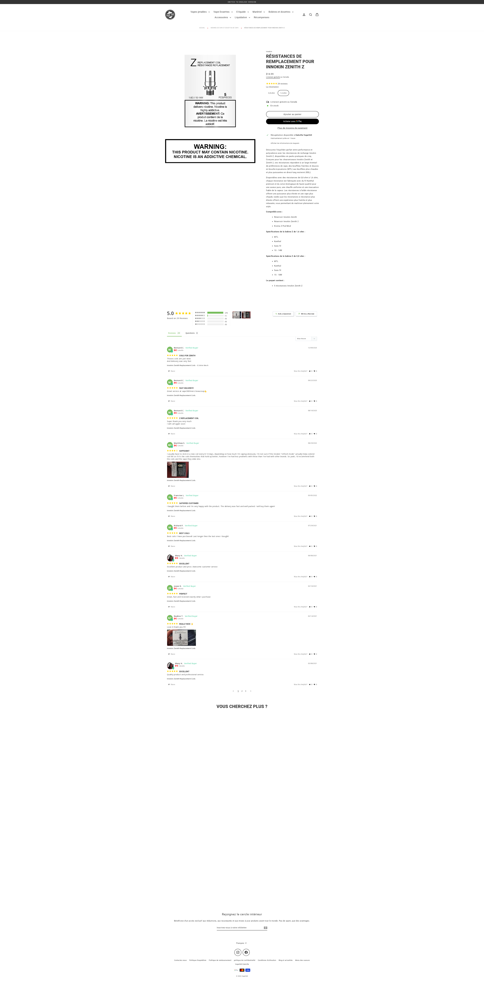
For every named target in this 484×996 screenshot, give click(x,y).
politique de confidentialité (244, 960)
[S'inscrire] (265, 927)
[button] (310, 371)
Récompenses (261, 17)
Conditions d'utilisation (267, 960)
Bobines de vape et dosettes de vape (224, 28)
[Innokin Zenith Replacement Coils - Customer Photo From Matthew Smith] (246, 314)
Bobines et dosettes (280, 11)
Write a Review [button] (307, 314)
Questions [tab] (190, 333)
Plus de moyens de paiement (293, 128)
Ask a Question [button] (284, 314)
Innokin (269, 51)
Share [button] (172, 371)
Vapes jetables (199, 11)
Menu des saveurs (302, 960)
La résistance (272, 87)
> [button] (250, 691)
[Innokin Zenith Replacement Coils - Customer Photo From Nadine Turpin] (237, 314)
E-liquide (241, 11)
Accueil (202, 28)
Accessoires (222, 17)
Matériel (257, 11)
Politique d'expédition (197, 960)
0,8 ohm (271, 93)
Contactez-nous (180, 960)
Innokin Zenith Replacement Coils (181, 365)
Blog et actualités (286, 960)
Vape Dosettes (222, 11)
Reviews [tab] (172, 333)
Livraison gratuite (273, 77)
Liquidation (241, 17)
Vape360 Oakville (242, 964)
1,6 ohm (283, 93)
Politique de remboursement (220, 960)
